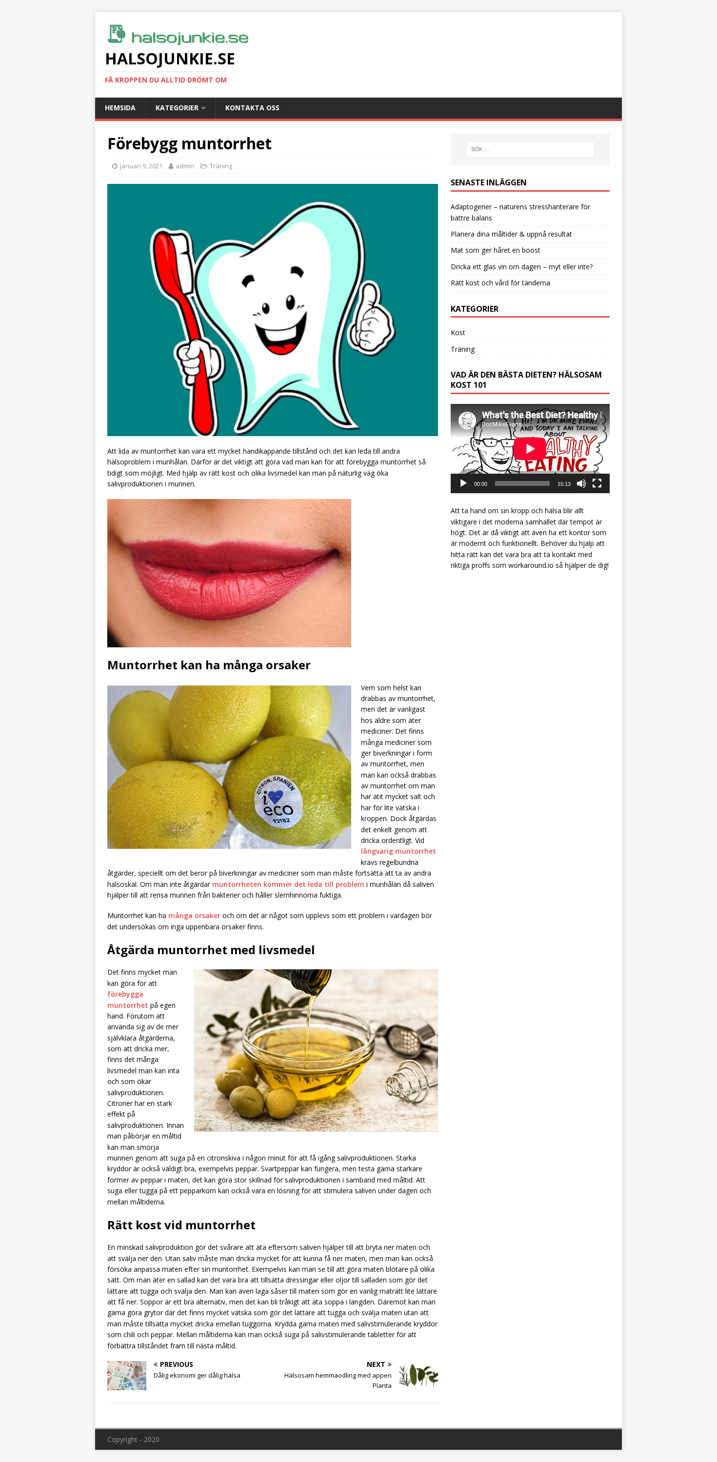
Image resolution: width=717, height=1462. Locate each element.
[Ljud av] (581, 483)
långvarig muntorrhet (398, 851)
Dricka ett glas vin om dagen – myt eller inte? (522, 266)
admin (185, 165)
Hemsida (120, 107)
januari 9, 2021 (141, 165)
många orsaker (194, 915)
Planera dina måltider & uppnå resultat (511, 234)
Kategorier (177, 107)
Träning (221, 165)
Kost (458, 332)
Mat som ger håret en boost (495, 250)
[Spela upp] (463, 483)
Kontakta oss (252, 107)
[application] (530, 448)
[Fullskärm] (597, 483)
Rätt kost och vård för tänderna (500, 282)
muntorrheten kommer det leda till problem (288, 884)
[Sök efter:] (530, 149)
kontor (579, 532)
